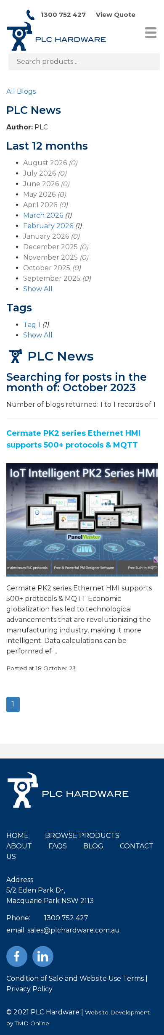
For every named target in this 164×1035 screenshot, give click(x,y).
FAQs (57, 846)
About (19, 846)
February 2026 (48, 226)
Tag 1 (31, 325)
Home (17, 836)
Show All (38, 289)
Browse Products (82, 836)
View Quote (115, 14)
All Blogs (21, 91)
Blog (93, 846)
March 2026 (43, 215)
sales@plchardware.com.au (73, 930)
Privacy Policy (29, 989)
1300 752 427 (63, 14)
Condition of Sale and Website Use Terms (75, 978)
